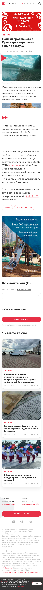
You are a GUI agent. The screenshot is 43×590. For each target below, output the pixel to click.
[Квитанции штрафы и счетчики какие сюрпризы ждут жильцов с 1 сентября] (38, 434)
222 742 (28, 501)
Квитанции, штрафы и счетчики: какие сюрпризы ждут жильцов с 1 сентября (21, 428)
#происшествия (24, 207)
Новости (6, 35)
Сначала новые (9, 289)
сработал (14, 165)
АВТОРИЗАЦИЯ (21, 319)
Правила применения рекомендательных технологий (21, 572)
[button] (31, 521)
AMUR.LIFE (32, 196)
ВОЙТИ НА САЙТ (21, 514)
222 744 (8, 501)
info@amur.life (8, 504)
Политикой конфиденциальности (13, 587)
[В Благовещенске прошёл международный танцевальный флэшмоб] (38, 483)
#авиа (7, 207)
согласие (4, 581)
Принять (36, 584)
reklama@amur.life (30, 504)
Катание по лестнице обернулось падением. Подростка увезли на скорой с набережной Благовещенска (20, 378)
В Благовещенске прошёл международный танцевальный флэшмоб (20, 477)
